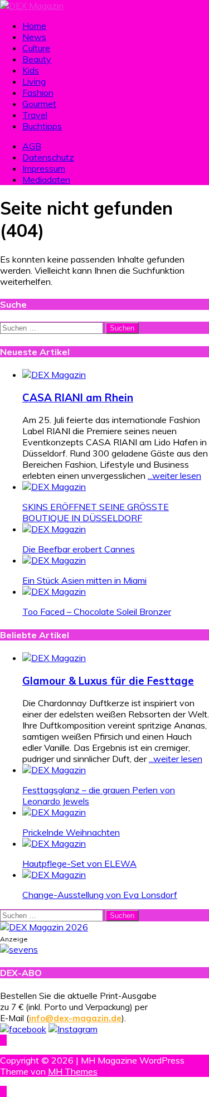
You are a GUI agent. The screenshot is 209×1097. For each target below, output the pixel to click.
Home (34, 25)
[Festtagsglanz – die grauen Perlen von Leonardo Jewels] (54, 769)
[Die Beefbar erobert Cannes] (54, 529)
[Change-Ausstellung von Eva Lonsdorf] (54, 874)
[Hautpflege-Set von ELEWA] (54, 843)
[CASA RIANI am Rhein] (54, 374)
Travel (34, 114)
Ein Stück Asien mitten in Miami (84, 580)
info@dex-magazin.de (75, 1018)
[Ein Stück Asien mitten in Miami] (54, 560)
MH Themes (73, 1071)
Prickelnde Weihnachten (71, 832)
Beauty (36, 59)
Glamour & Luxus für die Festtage (108, 680)
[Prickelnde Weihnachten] (54, 812)
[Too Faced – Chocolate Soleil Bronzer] (54, 591)
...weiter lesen (174, 475)
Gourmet (39, 103)
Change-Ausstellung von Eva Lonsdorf (99, 894)
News (34, 36)
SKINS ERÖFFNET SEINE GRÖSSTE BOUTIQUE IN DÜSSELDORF (95, 512)
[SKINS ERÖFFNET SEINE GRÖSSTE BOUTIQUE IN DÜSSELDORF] (54, 486)
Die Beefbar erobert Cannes (78, 549)
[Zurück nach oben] (3, 1040)
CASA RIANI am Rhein (77, 397)
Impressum (43, 168)
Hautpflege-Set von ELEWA (79, 863)
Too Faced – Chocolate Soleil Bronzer (96, 611)
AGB (31, 146)
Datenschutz (48, 157)
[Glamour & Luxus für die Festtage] (54, 657)
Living (34, 81)
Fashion (38, 92)
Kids (30, 70)
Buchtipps (42, 126)
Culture (36, 48)
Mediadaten (46, 179)
